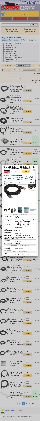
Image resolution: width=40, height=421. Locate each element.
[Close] (37, 165)
